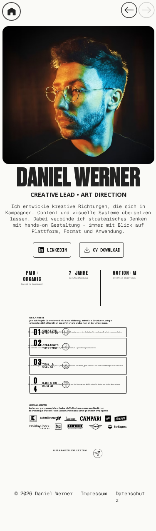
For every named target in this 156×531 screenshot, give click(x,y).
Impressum (94, 493)
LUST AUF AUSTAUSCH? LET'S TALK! (70, 450)
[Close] (11, 11)
